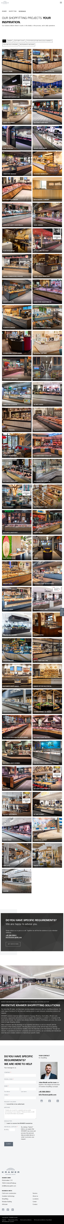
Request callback (10, 1101)
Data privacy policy (13, 1220)
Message (7, 1107)
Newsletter (8, 1121)
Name (6, 1086)
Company (7, 1072)
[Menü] (61, 2)
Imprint (4, 1220)
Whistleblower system (8, 1221)
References (22, 11)
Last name (23, 1091)
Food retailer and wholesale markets (39, 41)
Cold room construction (9, 1193)
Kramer (4, 11)
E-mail (6, 1095)
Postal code (9, 1079)
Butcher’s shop (19, 41)
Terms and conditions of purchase (43, 1220)
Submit (8, 1144)
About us (35, 1196)
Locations (35, 1199)
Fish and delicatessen (10, 44)
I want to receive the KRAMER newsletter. (19, 1123)
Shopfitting (12, 11)
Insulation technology (8, 1196)
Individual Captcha (11, 1127)
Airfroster (5, 1204)
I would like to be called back (15, 1104)
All (4, 41)
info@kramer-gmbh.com (14, 937)
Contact (35, 1204)
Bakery (10, 41)
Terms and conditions (26, 1220)
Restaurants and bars (27, 44)
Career (35, 1201)
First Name (7, 1091)
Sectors (35, 1193)
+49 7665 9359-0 (11, 935)
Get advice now (13, 944)
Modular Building (7, 1201)
